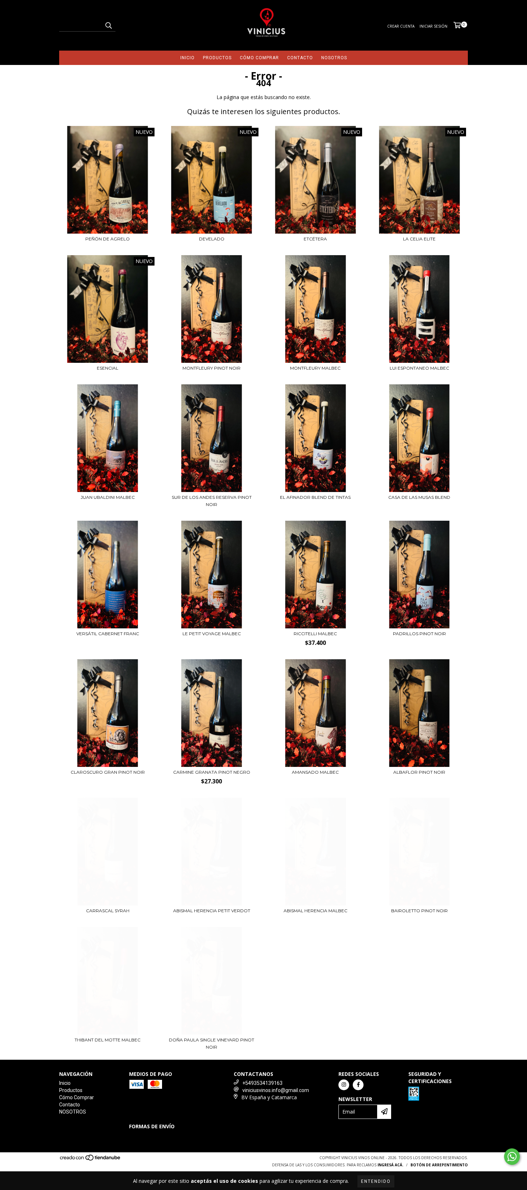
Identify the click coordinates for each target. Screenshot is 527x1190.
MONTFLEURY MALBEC (315, 368)
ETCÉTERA (315, 239)
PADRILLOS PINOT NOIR (419, 633)
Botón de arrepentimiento (439, 1164)
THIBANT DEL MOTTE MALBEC (108, 1040)
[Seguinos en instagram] (343, 1084)
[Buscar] (108, 25)
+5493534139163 (262, 1083)
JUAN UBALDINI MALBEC (108, 497)
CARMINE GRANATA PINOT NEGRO (211, 772)
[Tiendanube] (90, 1159)
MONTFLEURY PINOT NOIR (211, 368)
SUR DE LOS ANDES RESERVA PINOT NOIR (212, 501)
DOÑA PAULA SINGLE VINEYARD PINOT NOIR (211, 1043)
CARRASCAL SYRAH (107, 910)
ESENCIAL (107, 368)
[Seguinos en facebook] (358, 1084)
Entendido (376, 1181)
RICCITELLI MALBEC (315, 633)
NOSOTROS (334, 57)
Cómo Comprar (259, 57)
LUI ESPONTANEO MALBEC (419, 368)
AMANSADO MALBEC (315, 772)
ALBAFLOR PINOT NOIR (419, 772)
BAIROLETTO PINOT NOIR (419, 910)
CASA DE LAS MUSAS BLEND (419, 497)
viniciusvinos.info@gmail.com (275, 1090)
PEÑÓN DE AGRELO (107, 239)
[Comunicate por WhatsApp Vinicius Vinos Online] (512, 1156)
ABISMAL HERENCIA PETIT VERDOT (211, 910)
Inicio (187, 57)
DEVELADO (211, 239)
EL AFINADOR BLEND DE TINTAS (315, 497)
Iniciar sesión (433, 26)
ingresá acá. (390, 1164)
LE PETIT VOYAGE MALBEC (211, 633)
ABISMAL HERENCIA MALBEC (315, 910)
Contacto (300, 57)
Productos (217, 57)
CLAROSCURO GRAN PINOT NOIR (108, 772)
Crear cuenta (400, 26)
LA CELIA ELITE (419, 239)
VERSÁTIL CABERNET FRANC (107, 633)
